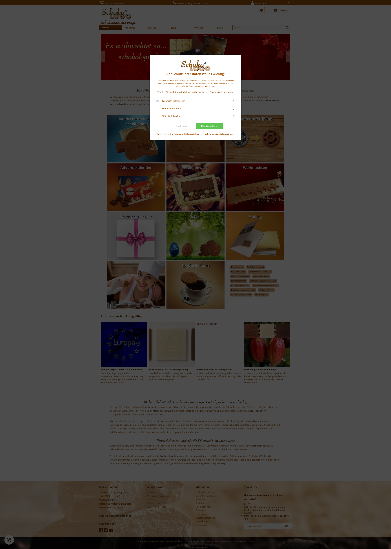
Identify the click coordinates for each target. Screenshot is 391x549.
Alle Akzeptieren (209, 126)
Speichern (181, 126)
